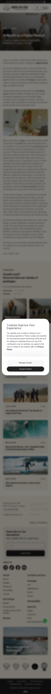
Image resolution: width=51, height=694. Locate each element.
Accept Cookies (25, 369)
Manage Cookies (25, 363)
